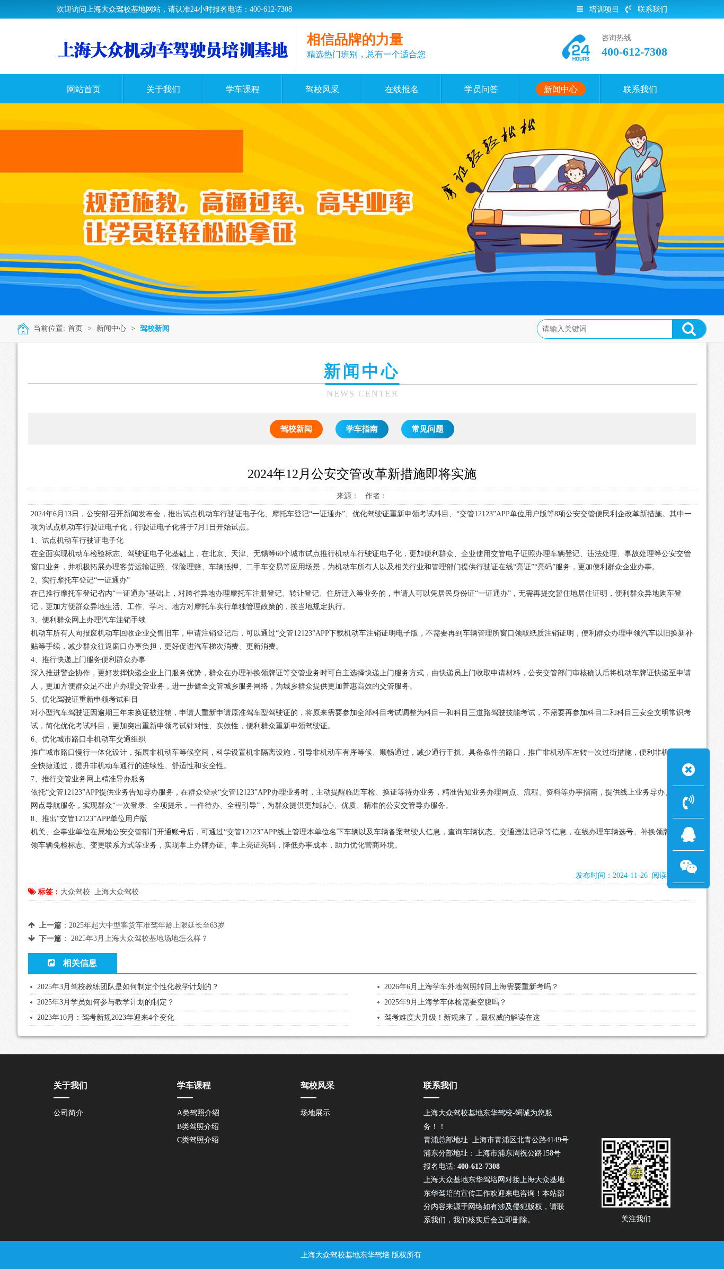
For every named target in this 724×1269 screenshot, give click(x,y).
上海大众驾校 (116, 892)
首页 (75, 328)
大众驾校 (75, 892)
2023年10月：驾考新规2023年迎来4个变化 (105, 1017)
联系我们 (652, 9)
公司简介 (68, 1113)
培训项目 (604, 9)
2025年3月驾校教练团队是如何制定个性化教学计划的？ (128, 987)
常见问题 (428, 429)
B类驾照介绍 (198, 1127)
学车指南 (362, 429)
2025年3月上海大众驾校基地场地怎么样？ (139, 938)
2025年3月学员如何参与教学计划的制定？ (105, 1002)
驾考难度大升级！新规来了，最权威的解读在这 (462, 1017)
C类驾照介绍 (198, 1140)
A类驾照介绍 (198, 1113)
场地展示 (315, 1113)
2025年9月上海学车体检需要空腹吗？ (445, 1002)
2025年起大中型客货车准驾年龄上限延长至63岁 (147, 925)
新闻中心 (111, 328)
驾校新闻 (155, 328)
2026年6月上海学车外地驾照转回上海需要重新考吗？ (471, 987)
